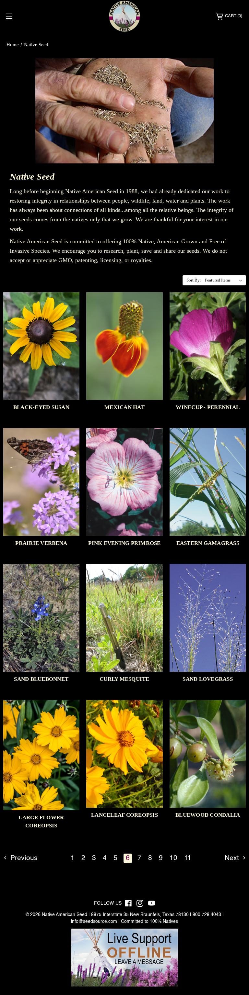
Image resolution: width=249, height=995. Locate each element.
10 (173, 858)
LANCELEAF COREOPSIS (124, 815)
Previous (23, 858)
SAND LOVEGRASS (208, 679)
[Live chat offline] (124, 958)
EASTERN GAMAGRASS (207, 543)
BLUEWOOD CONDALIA (207, 815)
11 (187, 858)
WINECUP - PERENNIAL (208, 407)
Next (233, 858)
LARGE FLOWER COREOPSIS (41, 821)
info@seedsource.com (94, 921)
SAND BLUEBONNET (41, 679)
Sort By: (193, 280)
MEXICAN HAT (124, 407)
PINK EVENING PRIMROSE (124, 543)
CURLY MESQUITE (124, 679)
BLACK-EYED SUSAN (41, 407)
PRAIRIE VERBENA (41, 543)
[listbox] (225, 280)
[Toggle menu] (9, 16)
